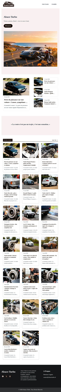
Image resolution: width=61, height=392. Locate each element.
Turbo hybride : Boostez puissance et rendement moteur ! (10, 257)
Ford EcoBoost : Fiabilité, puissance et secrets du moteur (10, 319)
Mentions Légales (48, 374)
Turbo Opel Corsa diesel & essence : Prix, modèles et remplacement (30, 257)
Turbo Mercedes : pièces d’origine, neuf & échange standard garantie (10, 194)
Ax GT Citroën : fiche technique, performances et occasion (30, 226)
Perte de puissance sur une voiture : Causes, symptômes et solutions (15, 102)
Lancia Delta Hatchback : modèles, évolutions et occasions (10, 351)
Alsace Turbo (8, 371)
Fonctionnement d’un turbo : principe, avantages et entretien (11, 288)
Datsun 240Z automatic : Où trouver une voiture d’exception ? (49, 257)
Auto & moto (45, 4)
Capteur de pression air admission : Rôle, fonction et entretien (30, 351)
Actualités (54, 4)
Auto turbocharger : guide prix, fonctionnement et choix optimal (49, 288)
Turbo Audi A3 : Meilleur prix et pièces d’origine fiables (48, 194)
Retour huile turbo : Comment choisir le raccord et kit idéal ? (50, 103)
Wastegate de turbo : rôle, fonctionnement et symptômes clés (10, 226)
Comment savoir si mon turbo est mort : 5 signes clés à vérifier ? (30, 288)
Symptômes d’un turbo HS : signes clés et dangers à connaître (49, 226)
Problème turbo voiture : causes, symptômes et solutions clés (48, 319)
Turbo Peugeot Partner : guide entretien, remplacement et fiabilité (29, 163)
